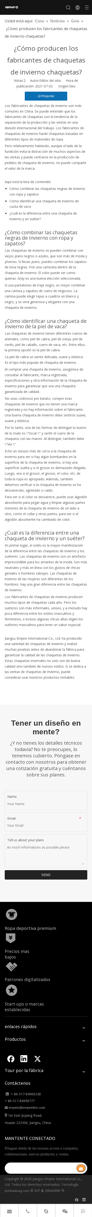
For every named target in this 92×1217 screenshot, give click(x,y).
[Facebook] (10, 1058)
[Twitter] (37, 1058)
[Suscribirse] (81, 1168)
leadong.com (19, 1191)
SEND (46, 875)
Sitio (72, 86)
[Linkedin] (23, 1058)
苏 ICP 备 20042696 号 (47, 1191)
